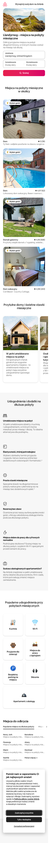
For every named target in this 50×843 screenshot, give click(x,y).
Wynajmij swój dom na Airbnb (29, 4)
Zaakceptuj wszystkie (24, 813)
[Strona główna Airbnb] (5, 4)
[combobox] (24, 56)
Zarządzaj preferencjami (24, 826)
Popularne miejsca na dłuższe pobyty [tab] (18, 726)
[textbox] (13, 65)
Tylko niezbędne (24, 819)
